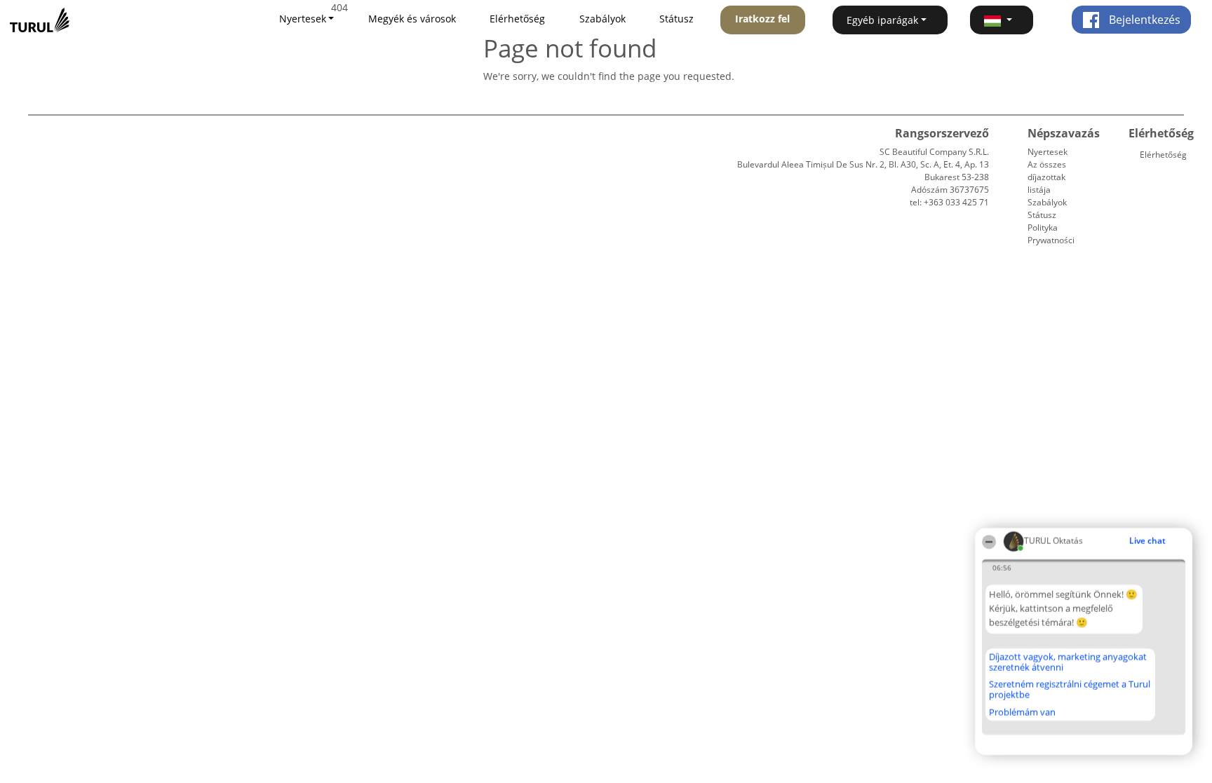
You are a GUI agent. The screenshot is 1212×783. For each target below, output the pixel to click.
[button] (1001, 20)
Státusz (676, 18)
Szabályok (602, 18)
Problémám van (1022, 712)
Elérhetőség (517, 18)
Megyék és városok (412, 18)
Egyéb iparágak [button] (882, 20)
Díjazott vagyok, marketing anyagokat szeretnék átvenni (1068, 662)
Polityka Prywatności (1051, 234)
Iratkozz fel (762, 18)
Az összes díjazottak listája (1047, 177)
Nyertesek (1048, 152)
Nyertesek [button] (302, 18)
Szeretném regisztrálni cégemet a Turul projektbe (1069, 689)
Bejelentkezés (1143, 19)
